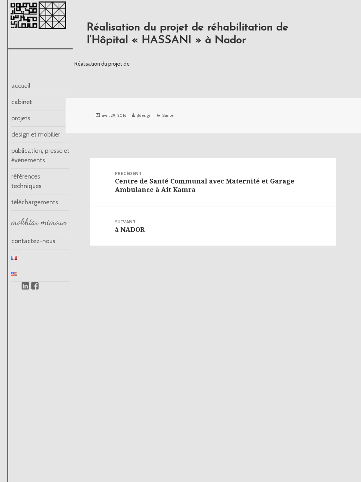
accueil (20, 86)
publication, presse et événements (40, 155)
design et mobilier (35, 134)
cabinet (21, 102)
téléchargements (34, 202)
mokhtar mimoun (39, 221)
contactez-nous (33, 241)
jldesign (144, 115)
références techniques (26, 181)
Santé (167, 115)
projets (20, 118)
